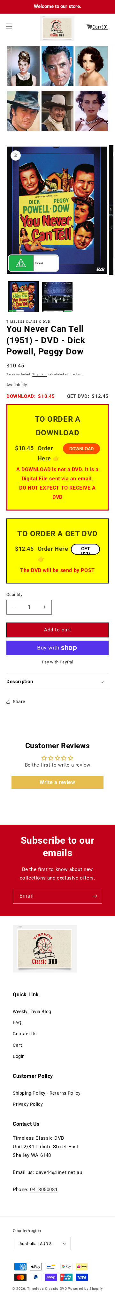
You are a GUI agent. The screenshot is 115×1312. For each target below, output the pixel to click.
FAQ (17, 1022)
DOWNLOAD (81, 448)
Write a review (57, 782)
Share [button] (19, 701)
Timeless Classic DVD (47, 1289)
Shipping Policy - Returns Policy (46, 1093)
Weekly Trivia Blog (32, 1011)
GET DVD (85, 550)
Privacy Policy (28, 1104)
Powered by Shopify (85, 1289)
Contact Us (25, 1033)
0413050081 (43, 1189)
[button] (7, 26)
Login (19, 1056)
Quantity (14, 594)
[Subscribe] (95, 896)
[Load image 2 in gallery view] (57, 296)
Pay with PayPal (57, 662)
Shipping (39, 374)
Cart (17, 1045)
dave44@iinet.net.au (59, 1172)
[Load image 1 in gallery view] (23, 296)
